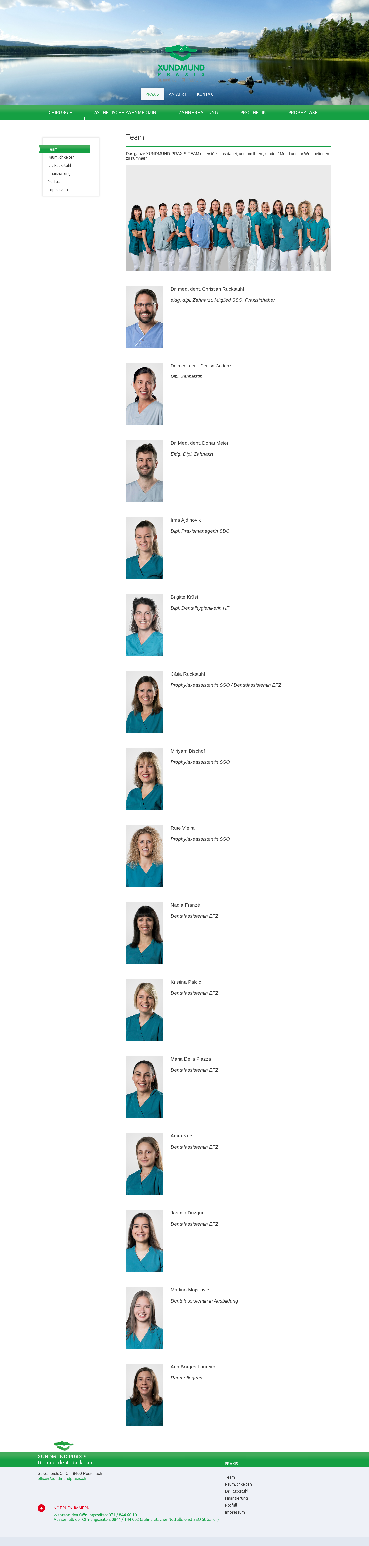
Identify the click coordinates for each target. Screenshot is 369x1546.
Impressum (58, 189)
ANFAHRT (178, 94)
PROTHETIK (253, 112)
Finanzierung (59, 173)
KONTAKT (206, 94)
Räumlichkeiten (61, 157)
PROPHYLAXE (303, 112)
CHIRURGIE (60, 112)
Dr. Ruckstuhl (59, 165)
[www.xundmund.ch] (229, 218)
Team (53, 149)
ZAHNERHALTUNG (198, 112)
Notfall (54, 181)
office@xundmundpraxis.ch (62, 1478)
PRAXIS (152, 94)
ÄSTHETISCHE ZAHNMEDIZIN (125, 112)
